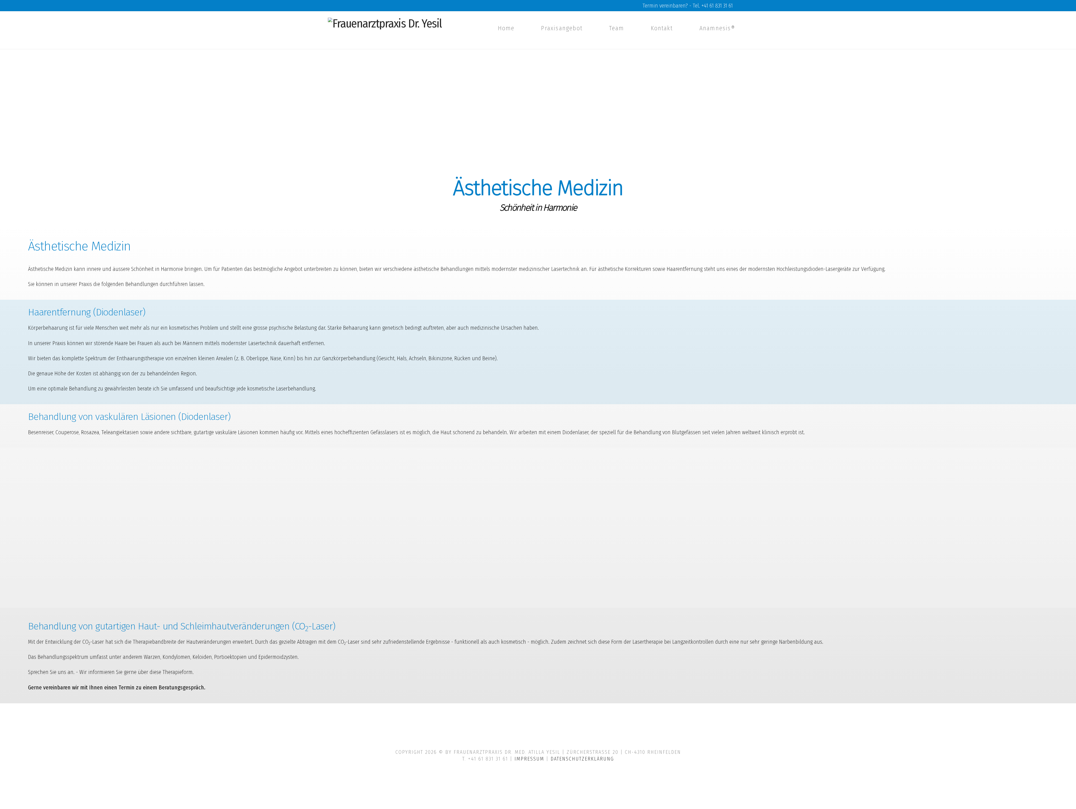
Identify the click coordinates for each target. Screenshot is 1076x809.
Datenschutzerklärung (582, 759)
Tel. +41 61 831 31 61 (713, 5)
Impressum (529, 759)
